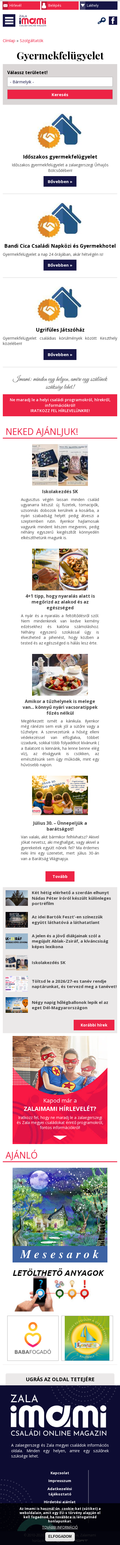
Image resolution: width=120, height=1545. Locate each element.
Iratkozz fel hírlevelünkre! (60, 410)
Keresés (102, 20)
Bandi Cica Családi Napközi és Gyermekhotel (60, 245)
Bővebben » (60, 181)
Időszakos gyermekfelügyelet (60, 156)
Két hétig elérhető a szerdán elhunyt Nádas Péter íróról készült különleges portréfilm (71, 898)
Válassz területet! (27, 73)
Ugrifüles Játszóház (60, 329)
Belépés (54, 5)
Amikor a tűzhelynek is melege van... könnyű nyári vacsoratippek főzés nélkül (60, 707)
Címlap (9, 40)
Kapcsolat (60, 1472)
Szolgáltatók (31, 40)
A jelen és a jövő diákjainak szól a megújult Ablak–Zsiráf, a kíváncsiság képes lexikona (70, 941)
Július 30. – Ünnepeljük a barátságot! (60, 826)
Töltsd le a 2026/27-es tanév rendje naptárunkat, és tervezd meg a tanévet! (74, 983)
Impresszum (59, 1480)
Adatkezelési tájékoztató (59, 1491)
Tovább (60, 876)
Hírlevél (15, 5)
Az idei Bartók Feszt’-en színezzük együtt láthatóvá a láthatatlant (67, 919)
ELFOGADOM (60, 1536)
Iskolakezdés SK (60, 491)
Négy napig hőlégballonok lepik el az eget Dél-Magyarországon (70, 1005)
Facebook (113, 20)
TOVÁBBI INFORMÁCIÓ (60, 1527)
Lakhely (93, 5)
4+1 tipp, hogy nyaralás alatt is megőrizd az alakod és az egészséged (60, 602)
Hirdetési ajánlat (60, 1501)
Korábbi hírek (94, 1025)
